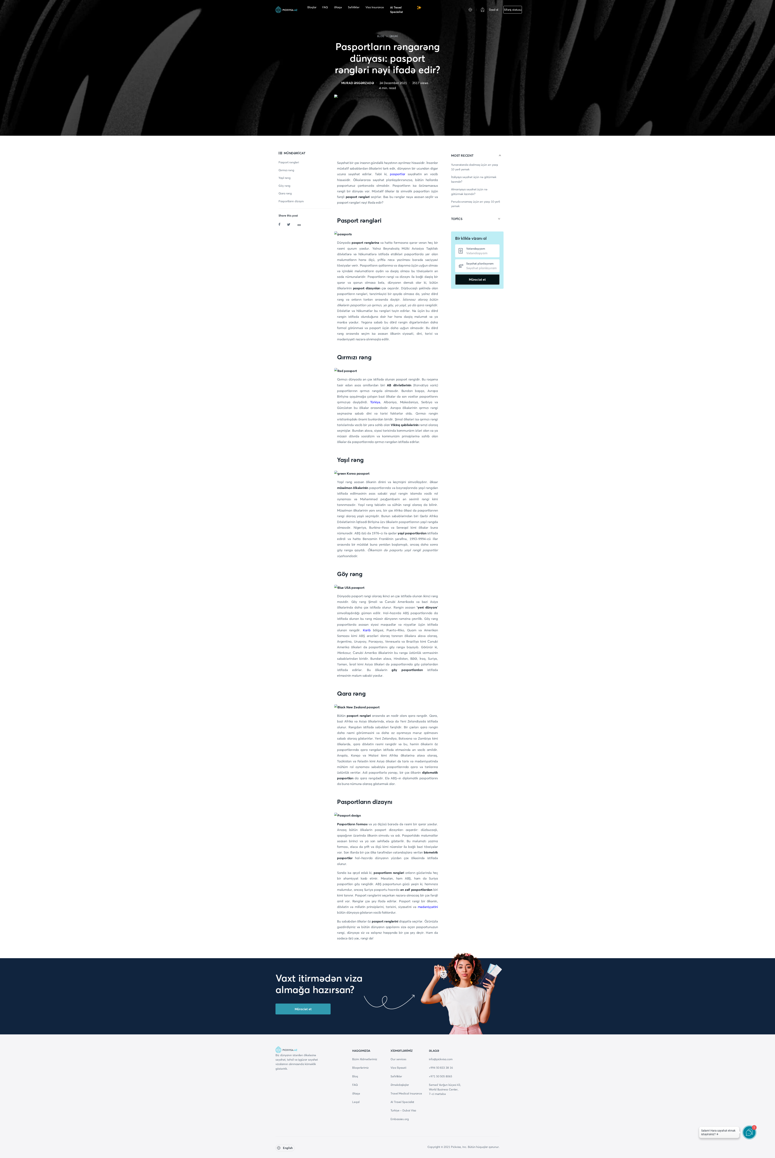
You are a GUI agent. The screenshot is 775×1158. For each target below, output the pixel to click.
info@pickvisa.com (440, 1059)
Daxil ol (493, 9)
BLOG (380, 36)
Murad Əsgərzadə (357, 83)
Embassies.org (400, 1119)
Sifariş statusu (513, 9)
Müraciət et (477, 279)
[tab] (477, 155)
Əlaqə (338, 7)
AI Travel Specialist (396, 10)
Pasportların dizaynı (291, 201)
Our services (398, 1059)
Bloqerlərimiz (360, 1067)
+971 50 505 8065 (440, 1076)
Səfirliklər (353, 7)
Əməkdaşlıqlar (400, 1085)
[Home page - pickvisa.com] (286, 9)
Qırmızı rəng (286, 170)
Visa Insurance (375, 7)
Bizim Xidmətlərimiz (364, 1059)
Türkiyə (375, 402)
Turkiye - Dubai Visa (403, 1110)
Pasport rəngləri (289, 162)
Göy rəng (284, 186)
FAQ (325, 7)
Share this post (288, 215)
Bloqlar (311, 7)
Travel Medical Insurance (406, 1093)
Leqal (355, 1102)
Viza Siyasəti (398, 1067)
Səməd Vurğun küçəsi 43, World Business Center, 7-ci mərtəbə (445, 1089)
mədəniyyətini (428, 907)
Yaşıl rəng (284, 178)
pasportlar (397, 174)
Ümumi (394, 36)
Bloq (355, 1076)
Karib (367, 630)
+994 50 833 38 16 (441, 1067)
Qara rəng (285, 193)
